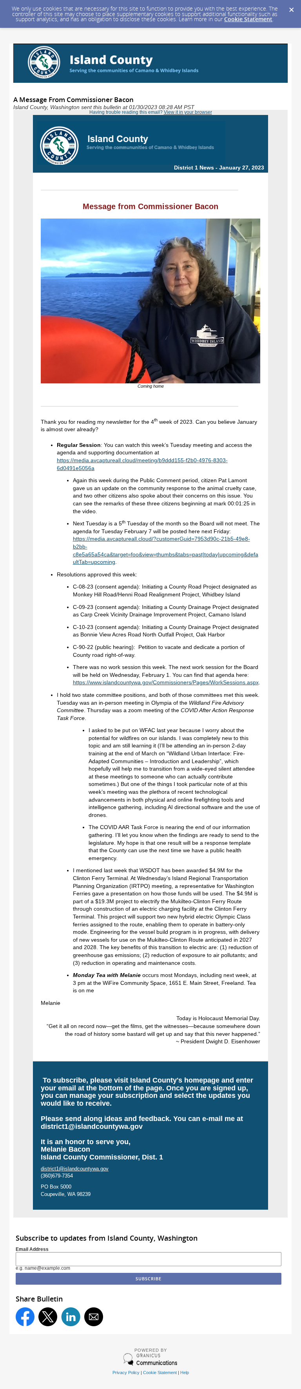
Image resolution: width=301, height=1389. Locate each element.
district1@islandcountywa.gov (92, 1126)
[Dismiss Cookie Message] (291, 7)
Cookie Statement (248, 19)
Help (184, 1372)
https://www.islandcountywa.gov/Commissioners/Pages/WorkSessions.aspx (166, 682)
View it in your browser (188, 112)
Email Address (32, 1249)
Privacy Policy (126, 1372)
